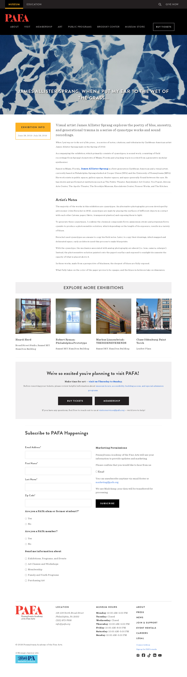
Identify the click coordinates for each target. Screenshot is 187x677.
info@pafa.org (63, 624)
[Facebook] (144, 655)
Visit (27, 27)
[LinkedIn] (155, 655)
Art (60, 27)
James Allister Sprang (94, 169)
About (14, 27)
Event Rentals (146, 628)
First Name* (31, 463)
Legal (140, 638)
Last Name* (31, 479)
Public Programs (80, 27)
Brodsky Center (108, 27)
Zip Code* (30, 495)
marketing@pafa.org (107, 482)
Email (101, 471)
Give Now (172, 4)
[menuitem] (14, 4)
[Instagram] (138, 655)
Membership (44, 27)
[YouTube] (160, 655)
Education (34, 4)
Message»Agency (26, 653)
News (139, 617)
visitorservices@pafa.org (111, 410)
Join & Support (147, 622)
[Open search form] (160, 4)
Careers (142, 633)
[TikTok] (149, 655)
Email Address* (33, 447)
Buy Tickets (163, 26)
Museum (14, 4)
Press (140, 612)
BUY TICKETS (75, 401)
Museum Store (135, 27)
